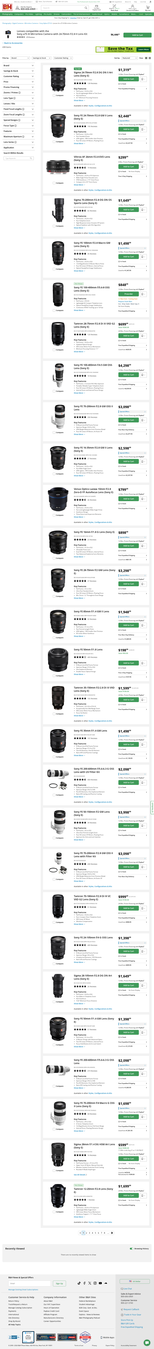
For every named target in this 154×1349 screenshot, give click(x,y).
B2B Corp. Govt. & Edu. (88, 1308)
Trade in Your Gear (132, 1314)
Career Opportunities (52, 1321)
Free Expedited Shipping (132, 1327)
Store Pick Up (127, 1320)
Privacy (94, 1345)
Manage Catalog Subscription (20, 1308)
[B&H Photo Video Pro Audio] (8, 7)
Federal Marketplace (87, 1301)
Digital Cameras (17, 23)
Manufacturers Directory (54, 1318)
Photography (6, 23)
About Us (128, 2)
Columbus (73, 18)
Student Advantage (86, 1304)
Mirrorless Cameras (31, 23)
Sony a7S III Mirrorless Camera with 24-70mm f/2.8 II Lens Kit (52, 34)
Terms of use (78, 1345)
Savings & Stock (39, 58)
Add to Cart (137, 35)
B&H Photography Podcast (89, 1318)
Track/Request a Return (17, 1304)
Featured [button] (126, 58)
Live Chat (143, 2)
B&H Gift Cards (128, 1323)
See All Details (79, 1175)
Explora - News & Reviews (89, 1314)
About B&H (48, 1301)
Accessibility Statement (128, 1345)
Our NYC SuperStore (52, 1304)
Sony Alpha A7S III (45, 23)
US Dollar (136, 1281)
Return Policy (13, 1301)
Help (135, 2)
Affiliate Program (50, 1314)
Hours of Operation (51, 1308)
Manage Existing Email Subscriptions (23, 1290)
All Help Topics (14, 1324)
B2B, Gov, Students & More (22, 2)
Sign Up (59, 1283)
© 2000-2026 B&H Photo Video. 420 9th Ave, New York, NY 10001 (30, 1345)
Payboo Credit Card (51, 1311)
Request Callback (131, 1309)
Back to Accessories (13, 43)
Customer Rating (61, 58)
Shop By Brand (14, 1321)
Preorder (129, 294)
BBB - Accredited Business (14, 1337)
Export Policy (110, 1345)
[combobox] (130, 58)
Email (12, 1283)
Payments (12, 1311)
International (13, 1314)
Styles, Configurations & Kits (100, 106)
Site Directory (13, 1318)
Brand (14, 58)
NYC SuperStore (117, 2)
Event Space (84, 1311)
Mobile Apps (108, 1337)
